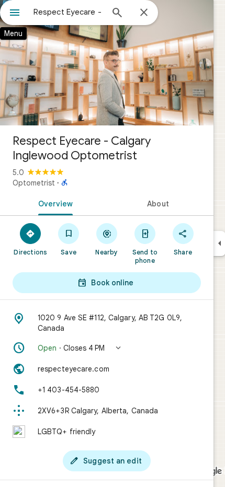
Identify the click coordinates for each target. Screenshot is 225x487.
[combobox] (68, 12)
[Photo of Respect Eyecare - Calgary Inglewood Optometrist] (106, 62)
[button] (106, 348)
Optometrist (34, 183)
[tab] (53, 202)
